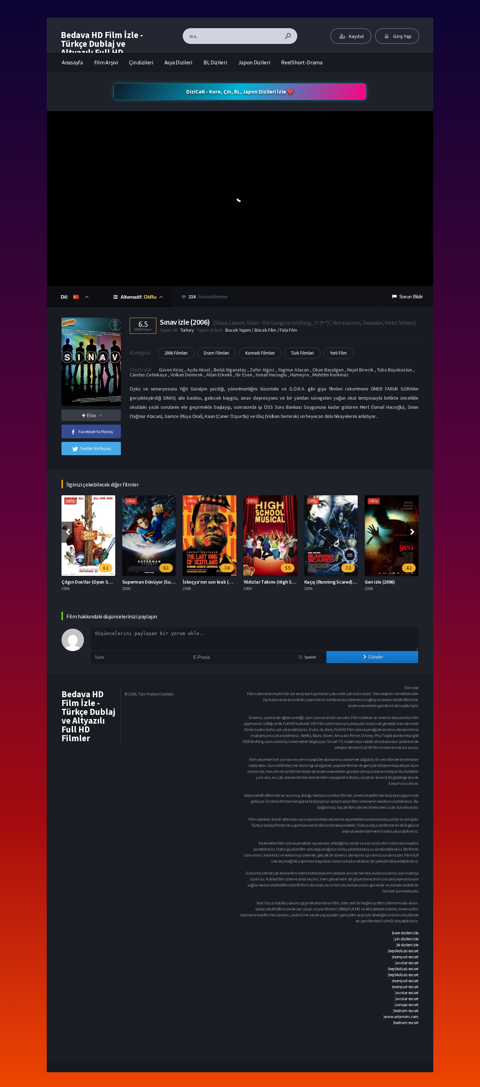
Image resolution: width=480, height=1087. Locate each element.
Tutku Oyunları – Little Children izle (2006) (416, 582)
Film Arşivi (106, 62)
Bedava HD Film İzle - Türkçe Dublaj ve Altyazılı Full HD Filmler (102, 48)
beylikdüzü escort (404, 950)
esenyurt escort (406, 956)
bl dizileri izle (408, 944)
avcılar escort (407, 962)
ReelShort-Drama (302, 62)
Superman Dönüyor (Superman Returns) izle (115, 582)
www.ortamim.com (401, 1016)
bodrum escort (406, 1010)
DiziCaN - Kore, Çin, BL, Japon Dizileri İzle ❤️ (240, 91)
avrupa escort (407, 1004)
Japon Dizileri (254, 62)
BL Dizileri (215, 62)
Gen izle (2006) (326, 582)
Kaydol (356, 36)
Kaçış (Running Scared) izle (279, 582)
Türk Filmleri (302, 353)
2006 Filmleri (176, 353)
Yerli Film (338, 353)
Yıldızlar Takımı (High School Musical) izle (233, 582)
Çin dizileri (141, 62)
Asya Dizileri (178, 62)
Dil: (65, 297)
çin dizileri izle (407, 938)
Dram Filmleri (216, 353)
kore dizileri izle (406, 932)
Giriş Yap (401, 36)
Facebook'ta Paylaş (95, 431)
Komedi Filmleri (260, 353)
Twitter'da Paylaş (95, 448)
